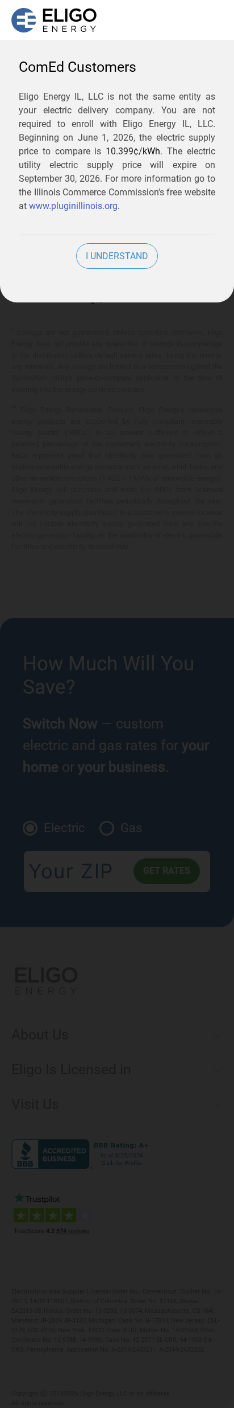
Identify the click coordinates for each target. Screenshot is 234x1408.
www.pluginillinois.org (73, 205)
